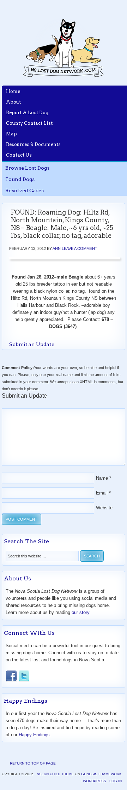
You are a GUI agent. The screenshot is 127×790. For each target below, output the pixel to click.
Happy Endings (34, 734)
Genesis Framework (101, 774)
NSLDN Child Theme (55, 774)
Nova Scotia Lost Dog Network (63, 48)
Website (104, 507)
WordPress (94, 781)
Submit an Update (31, 344)
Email (102, 493)
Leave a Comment (79, 248)
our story (80, 612)
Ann (57, 248)
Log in (115, 781)
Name (102, 478)
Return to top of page (33, 763)
